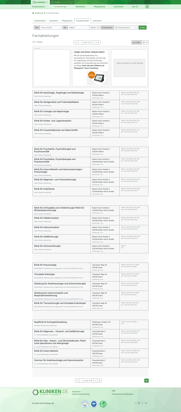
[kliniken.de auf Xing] (142, 403)
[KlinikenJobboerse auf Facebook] (139, 403)
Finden (142, 27)
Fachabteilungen (60, 7)
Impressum (76, 391)
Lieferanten (118, 7)
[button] (126, 28)
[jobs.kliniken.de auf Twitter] (135, 403)
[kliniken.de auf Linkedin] (146, 403)
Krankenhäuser (38, 7)
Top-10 (135, 7)
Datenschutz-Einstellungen (122, 394)
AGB (113, 391)
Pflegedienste (99, 7)
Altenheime (80, 7)
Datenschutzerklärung (81, 394)
